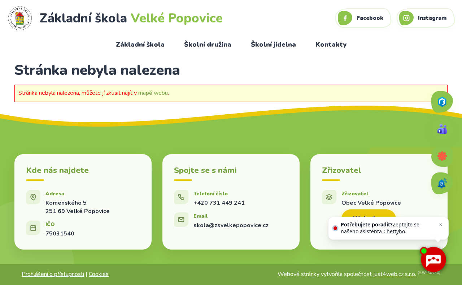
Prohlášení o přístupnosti (53, 274)
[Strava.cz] (442, 156)
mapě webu (153, 93)
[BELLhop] (442, 183)
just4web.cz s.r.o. (394, 274)
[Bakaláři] (442, 102)
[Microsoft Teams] (442, 129)
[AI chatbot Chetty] (433, 260)
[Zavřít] (440, 224)
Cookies (99, 274)
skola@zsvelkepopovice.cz (231, 225)
